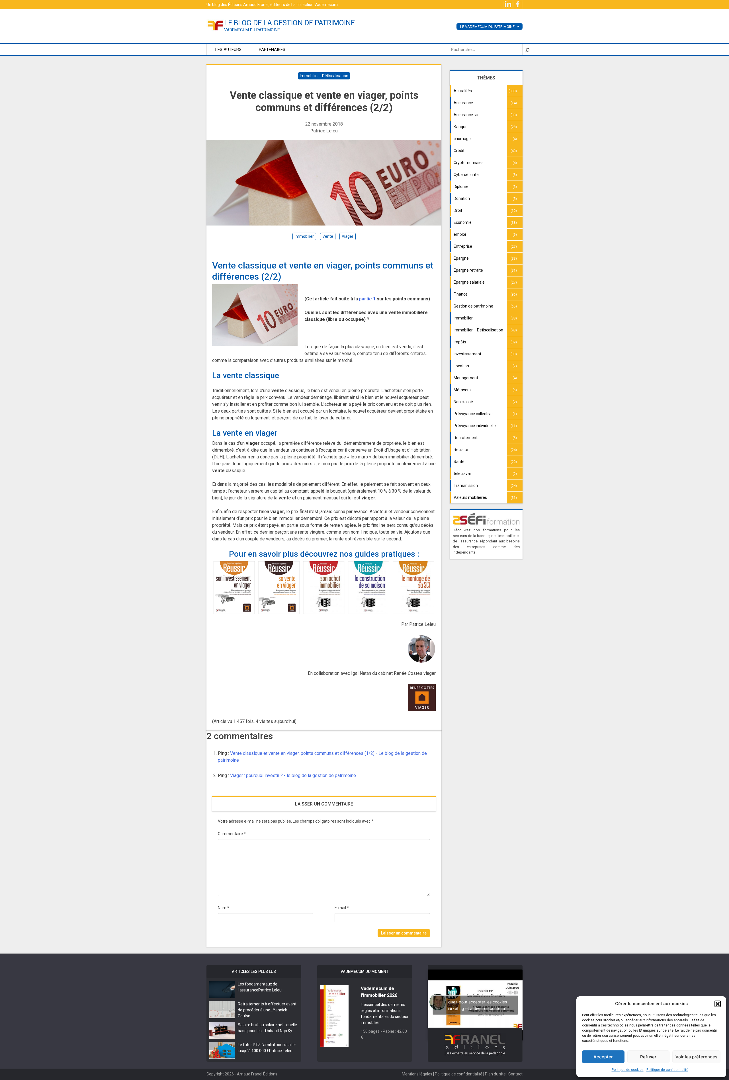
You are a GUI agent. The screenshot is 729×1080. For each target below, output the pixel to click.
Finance (461, 294)
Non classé (463, 401)
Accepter (603, 1056)
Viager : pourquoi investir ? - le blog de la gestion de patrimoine (293, 775)
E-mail (342, 907)
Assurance (463, 103)
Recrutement (466, 437)
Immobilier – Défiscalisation (478, 330)
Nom (223, 907)
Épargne (461, 258)
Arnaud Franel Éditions (257, 1074)
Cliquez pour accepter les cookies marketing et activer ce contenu (475, 1005)
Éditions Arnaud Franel (248, 4)
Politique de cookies (628, 1070)
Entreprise (463, 246)
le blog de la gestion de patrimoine (289, 23)
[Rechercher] (527, 49)
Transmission (466, 485)
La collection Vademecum (314, 4)
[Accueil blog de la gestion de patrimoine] (215, 25)
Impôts (460, 342)
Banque (461, 126)
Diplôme (461, 186)
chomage (462, 138)
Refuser (648, 1056)
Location (461, 366)
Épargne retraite (468, 270)
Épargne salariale (469, 282)
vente (327, 236)
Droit (458, 210)
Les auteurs (228, 49)
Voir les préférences (696, 1056)
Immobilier (463, 318)
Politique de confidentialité (667, 1070)
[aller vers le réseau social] (508, 4)
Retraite (461, 449)
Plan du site (495, 1074)
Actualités (463, 91)
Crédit (459, 150)
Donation (462, 198)
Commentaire (232, 833)
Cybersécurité (466, 174)
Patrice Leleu (324, 131)
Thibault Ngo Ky (278, 1030)
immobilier (304, 236)
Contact (515, 1074)
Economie (463, 222)
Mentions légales (417, 1074)
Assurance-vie (467, 114)
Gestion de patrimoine (473, 306)
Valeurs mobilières (470, 497)
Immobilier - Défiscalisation (324, 75)
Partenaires (272, 49)
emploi (460, 234)
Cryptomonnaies (469, 162)
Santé (459, 461)
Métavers (462, 390)
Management (466, 378)
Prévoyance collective (473, 413)
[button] (717, 1004)
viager (347, 236)
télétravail (463, 473)
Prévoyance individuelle (475, 425)
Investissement (467, 354)
